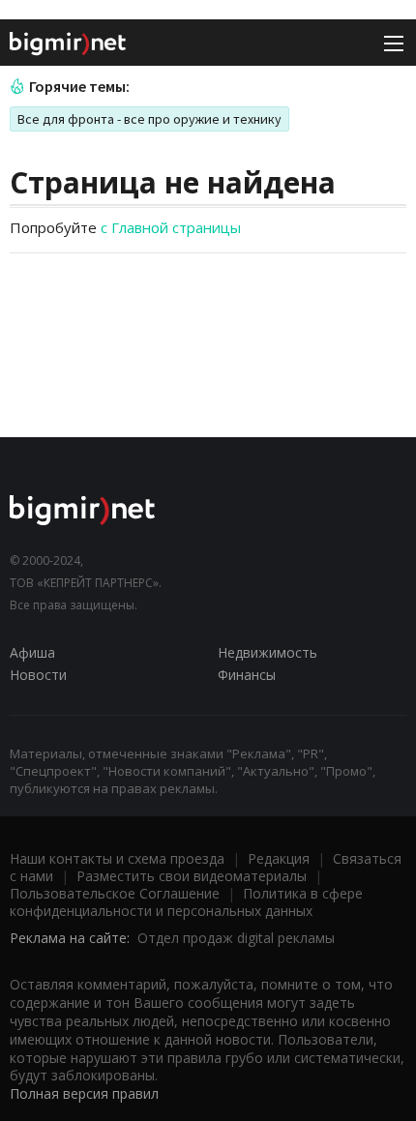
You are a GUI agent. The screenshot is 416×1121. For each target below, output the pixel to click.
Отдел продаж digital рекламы (236, 938)
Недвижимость (267, 652)
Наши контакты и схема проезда (117, 858)
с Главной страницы (171, 227)
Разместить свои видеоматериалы (191, 876)
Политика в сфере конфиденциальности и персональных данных (186, 902)
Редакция (279, 858)
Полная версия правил (84, 1093)
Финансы (247, 674)
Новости (38, 674)
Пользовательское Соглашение (115, 893)
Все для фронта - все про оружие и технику (149, 119)
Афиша (32, 652)
